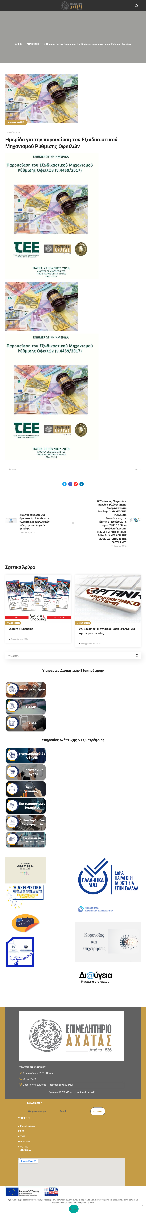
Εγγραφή (97, 1111)
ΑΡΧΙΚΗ (19, 44)
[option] (38, 609)
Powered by (81, 1092)
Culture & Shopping (21, 629)
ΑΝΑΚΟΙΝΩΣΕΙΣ (35, 44)
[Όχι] (142, 1205)
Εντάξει (73, 1209)
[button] (136, 5)
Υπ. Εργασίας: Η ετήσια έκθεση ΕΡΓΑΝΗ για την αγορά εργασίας (107, 631)
